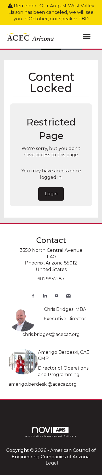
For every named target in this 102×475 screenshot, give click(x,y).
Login (51, 193)
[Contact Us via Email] (68, 296)
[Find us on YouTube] (56, 296)
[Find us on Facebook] (33, 296)
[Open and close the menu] (76, 37)
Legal (52, 463)
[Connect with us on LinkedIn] (45, 296)
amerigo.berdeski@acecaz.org (42, 384)
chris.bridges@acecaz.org (51, 334)
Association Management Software (51, 436)
